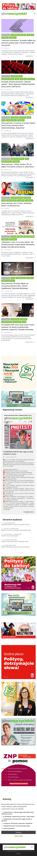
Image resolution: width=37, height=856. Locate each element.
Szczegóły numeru (28, 512)
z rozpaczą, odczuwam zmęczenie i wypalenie (17, 823)
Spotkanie (13, 239)
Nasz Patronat (11, 120)
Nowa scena (15, 319)
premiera (12, 37)
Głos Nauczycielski (12, 851)
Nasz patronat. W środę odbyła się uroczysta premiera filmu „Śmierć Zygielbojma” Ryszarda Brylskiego (14, 285)
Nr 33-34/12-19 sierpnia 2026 (11, 528)
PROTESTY (31, 79)
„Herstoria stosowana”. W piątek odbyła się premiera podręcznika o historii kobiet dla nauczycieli (18, 42)
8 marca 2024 (6, 48)
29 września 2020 (7, 332)
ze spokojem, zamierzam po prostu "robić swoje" (19, 816)
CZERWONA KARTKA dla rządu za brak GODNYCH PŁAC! (18, 453)
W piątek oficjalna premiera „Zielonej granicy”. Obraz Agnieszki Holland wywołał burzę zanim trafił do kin (18, 84)
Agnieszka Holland (7, 79)
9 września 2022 (7, 169)
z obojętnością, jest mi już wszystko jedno (16, 826)
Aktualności (5, 35)
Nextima (18, 853)
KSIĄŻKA (20, 236)
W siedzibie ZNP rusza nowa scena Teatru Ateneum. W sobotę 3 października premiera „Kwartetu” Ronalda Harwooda (17, 327)
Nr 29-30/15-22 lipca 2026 (10, 539)
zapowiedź (29, 200)
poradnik (5, 37)
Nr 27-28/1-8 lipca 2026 (10, 545)
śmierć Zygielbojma (8, 280)
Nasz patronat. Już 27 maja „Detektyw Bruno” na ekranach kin (16, 204)
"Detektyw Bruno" (17, 197)
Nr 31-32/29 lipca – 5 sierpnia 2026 (13, 534)
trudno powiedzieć (9, 828)
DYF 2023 (22, 117)
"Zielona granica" (16, 76)
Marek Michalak (28, 236)
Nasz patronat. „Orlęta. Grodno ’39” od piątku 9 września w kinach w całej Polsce (17, 165)
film (17, 79)
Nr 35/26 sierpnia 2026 (10, 457)
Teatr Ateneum (6, 322)
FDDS (28, 117)
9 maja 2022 (6, 208)
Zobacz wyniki (18, 836)
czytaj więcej (29, 56)
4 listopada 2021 (7, 291)
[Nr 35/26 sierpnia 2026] (17, 432)
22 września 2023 (7, 89)
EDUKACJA (30, 34)
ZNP (24, 322)
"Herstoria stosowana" (18, 34)
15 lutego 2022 (7, 249)
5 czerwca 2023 (7, 130)
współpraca (16, 322)
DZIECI (13, 236)
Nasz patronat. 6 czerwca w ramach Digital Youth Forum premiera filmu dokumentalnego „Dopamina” (18, 125)
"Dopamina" (15, 117)
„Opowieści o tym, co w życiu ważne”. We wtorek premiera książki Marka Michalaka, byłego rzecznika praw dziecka (18, 244)
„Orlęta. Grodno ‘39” (17, 158)
